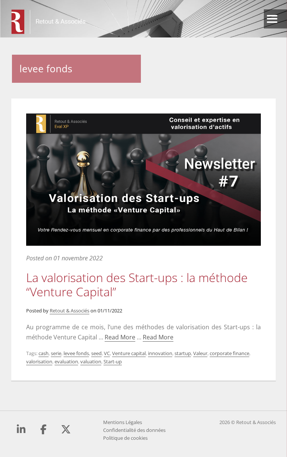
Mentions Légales (122, 422)
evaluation (66, 361)
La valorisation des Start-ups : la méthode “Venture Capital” (137, 284)
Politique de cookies (125, 438)
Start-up (113, 361)
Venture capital (129, 353)
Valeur (200, 353)
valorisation (39, 361)
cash (43, 353)
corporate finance (229, 353)
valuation (90, 361)
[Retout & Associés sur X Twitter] (66, 429)
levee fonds (76, 353)
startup (183, 353)
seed (96, 353)
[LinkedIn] (21, 429)
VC (107, 353)
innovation (160, 353)
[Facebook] (43, 429)
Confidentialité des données (134, 430)
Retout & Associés (69, 310)
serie (56, 353)
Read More (120, 337)
